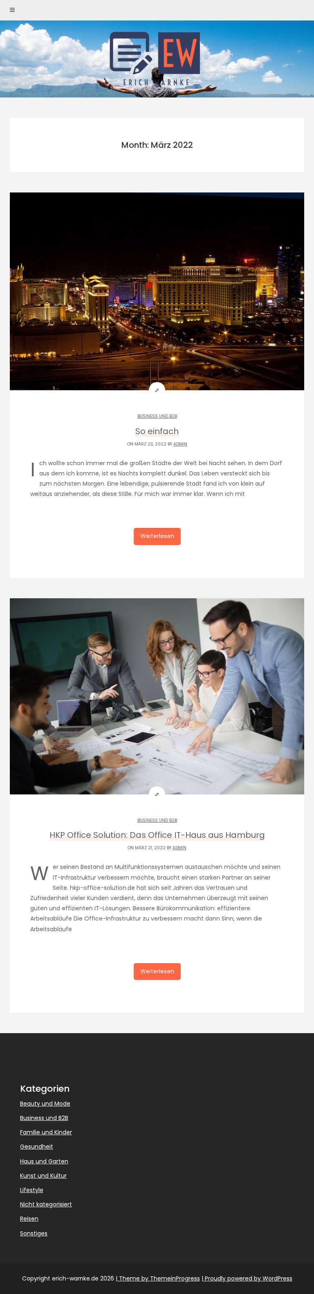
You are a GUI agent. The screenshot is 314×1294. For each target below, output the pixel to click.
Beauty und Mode (45, 1103)
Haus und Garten (44, 1161)
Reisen (29, 1219)
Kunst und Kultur (43, 1176)
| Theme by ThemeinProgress (158, 1278)
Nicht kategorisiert (46, 1204)
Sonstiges (33, 1233)
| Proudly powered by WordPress (247, 1278)
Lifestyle (31, 1190)
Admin (180, 444)
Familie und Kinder (46, 1132)
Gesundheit (36, 1146)
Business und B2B (157, 416)
